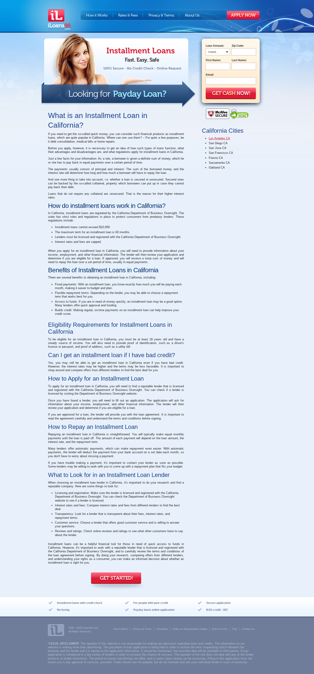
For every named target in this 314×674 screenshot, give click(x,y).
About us (192, 15)
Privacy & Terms (161, 15)
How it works (96, 15)
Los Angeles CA (219, 138)
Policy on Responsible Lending (190, 629)
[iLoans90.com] (59, 21)
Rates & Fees (128, 15)
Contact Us (248, 629)
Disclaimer (162, 629)
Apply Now (243, 15)
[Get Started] (116, 583)
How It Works (120, 629)
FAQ (234, 629)
